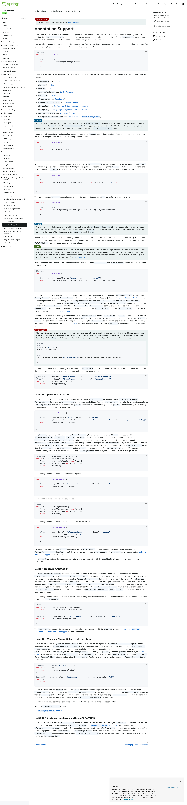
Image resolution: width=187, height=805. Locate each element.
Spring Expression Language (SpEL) (14, 199)
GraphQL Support (8, 100)
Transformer (59, 99)
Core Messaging (8, 35)
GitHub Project (160, 36)
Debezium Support (9, 84)
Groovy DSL (6, 55)
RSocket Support (8, 148)
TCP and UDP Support (10, 110)
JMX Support (7, 123)
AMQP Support (7, 74)
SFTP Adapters (7, 152)
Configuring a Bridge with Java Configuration (71, 106)
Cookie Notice (128, 799)
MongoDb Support (8, 132)
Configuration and (83, 117)
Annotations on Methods (125, 298)
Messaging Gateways (68, 113)
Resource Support (8, 145)
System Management (9, 61)
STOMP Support (8, 158)
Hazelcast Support (9, 103)
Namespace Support (10, 215)
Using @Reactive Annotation (162, 18)
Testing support (8, 236)
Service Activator (66, 92)
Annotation (51, 711)
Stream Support (8, 161)
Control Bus (72, 323)
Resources (149, 4)
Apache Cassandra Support (11, 81)
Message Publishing (9, 202)
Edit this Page (160, 32)
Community (162, 4)
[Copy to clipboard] (146, 69)
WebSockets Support (9, 171)
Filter (52, 85)
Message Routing (8, 42)
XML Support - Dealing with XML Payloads (13, 178)
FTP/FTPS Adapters (9, 97)
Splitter (54, 96)
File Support (6, 93)
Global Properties (9, 222)
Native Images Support (10, 67)
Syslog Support (7, 165)
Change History (7, 246)
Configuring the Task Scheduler (14, 218)
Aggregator (58, 81)
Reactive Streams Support (11, 64)
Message (5, 38)
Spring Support (14, 87)
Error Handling (7, 196)
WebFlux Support (8, 168)
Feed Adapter (7, 90)
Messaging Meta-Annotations (13, 228)
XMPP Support (7, 183)
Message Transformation (10, 45)
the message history (62, 311)
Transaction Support (9, 205)
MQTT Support (7, 136)
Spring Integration (43, 11)
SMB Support (7, 155)
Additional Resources (9, 243)
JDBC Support (7, 113)
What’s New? (7, 29)
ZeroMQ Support (8, 186)
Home (4, 22)
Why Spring (117, 4)
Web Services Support (10, 174)
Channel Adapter (71, 103)
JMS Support (7, 119)
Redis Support (7, 142)
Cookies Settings (172, 787)
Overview (6, 32)
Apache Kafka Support (10, 126)
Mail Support (7, 129)
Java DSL (6, 51)
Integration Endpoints (9, 71)
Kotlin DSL (6, 58)
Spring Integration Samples (11, 240)
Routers (53, 89)
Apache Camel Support (10, 77)
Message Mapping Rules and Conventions (13, 232)
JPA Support (7, 116)
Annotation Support (10, 225)
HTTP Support (7, 106)
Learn (129, 4)
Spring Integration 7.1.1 (76, 22)
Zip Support (6, 189)
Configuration (7, 212)
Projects (138, 4)
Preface (5, 25)
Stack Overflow (161, 40)
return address (79, 257)
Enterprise (174, 4)
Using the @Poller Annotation (162, 15)
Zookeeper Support (9, 192)
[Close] (180, 782)
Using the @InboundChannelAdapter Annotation (161, 21)
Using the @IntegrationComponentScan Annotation (162, 27)
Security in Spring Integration (12, 209)
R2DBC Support (8, 139)
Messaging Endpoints (9, 48)
